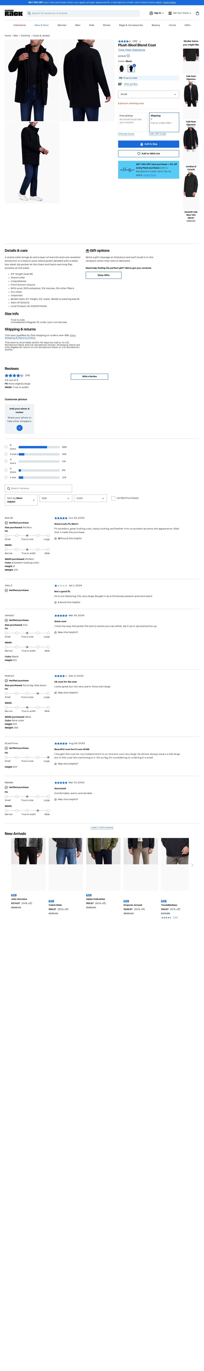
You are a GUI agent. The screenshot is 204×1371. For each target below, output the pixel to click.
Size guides (131, 84)
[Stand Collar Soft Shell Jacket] (66, 864)
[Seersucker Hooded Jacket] (141, 864)
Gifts (187, 25)
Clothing (25, 36)
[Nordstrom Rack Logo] (14, 13)
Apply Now (169, 2)
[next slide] (192, 853)
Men (77, 25)
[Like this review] (55, 538)
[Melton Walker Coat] (191, 197)
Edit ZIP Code (157, 134)
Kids (91, 25)
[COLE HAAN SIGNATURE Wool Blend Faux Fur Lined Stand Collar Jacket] (191, 106)
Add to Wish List (151, 154)
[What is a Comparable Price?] (128, 56)
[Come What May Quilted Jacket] (178, 864)
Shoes (106, 25)
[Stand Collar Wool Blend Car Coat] (191, 61)
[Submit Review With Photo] (20, 428)
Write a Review (89, 377)
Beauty (156, 25)
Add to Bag (150, 144)
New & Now (41, 25)
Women (61, 25)
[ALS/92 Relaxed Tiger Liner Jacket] (103, 864)
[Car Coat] (191, 152)
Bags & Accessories (131, 25)
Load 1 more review (102, 828)
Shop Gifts (103, 275)
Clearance (20, 25)
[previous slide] (8, 853)
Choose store (126, 134)
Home (172, 25)
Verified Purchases (128, 498)
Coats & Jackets (41, 36)
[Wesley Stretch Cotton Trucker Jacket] (28, 864)
